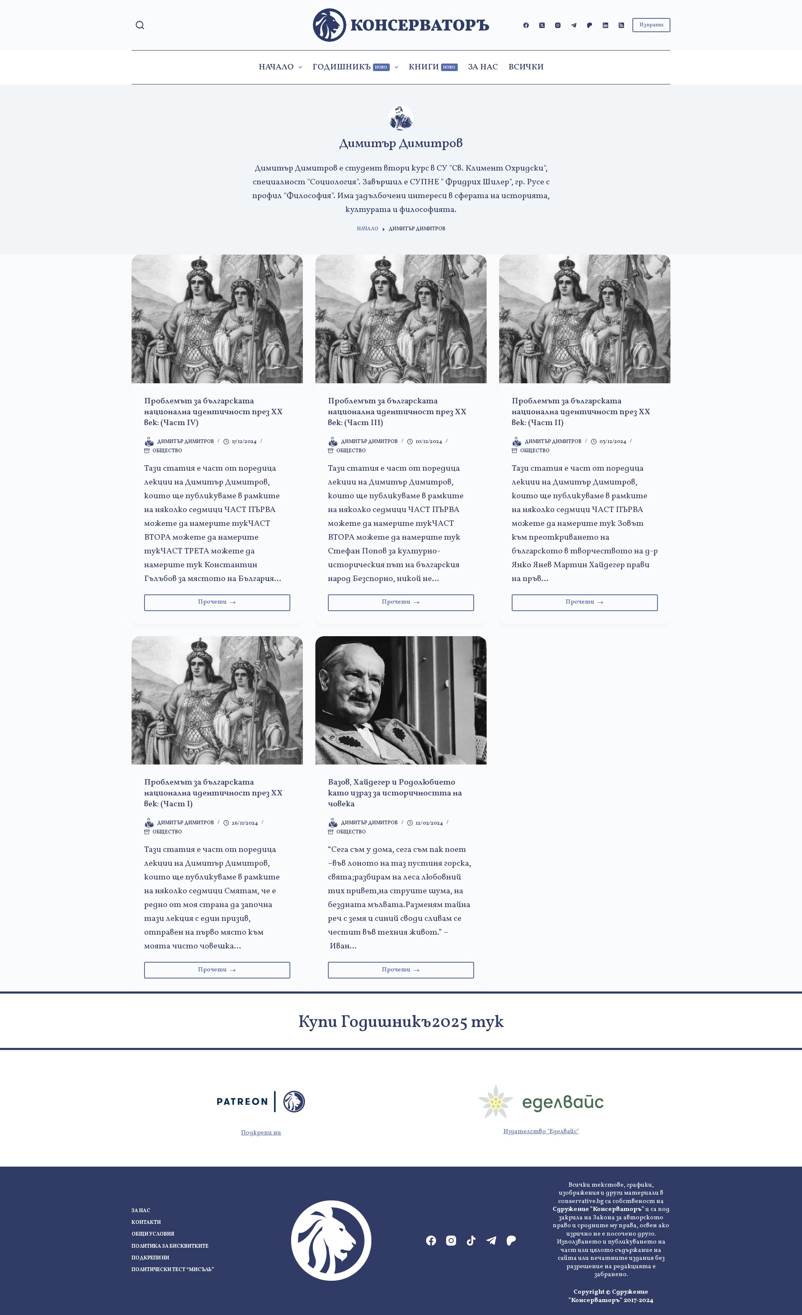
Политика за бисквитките (170, 1247)
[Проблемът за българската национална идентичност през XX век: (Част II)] (584, 319)
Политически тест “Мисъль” (173, 1270)
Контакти (146, 1223)
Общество (167, 451)
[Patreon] (589, 25)
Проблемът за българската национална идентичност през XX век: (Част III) (397, 412)
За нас (483, 67)
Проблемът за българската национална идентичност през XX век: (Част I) (213, 793)
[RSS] (621, 25)
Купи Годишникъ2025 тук (401, 1023)
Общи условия (153, 1234)
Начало (276, 67)
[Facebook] (526, 25)
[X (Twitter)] (542, 25)
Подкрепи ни (261, 1133)
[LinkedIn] (605, 25)
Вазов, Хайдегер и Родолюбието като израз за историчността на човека (395, 793)
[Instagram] (558, 25)
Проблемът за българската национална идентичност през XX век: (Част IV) (213, 412)
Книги (432, 67)
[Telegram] (573, 25)
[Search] (140, 25)
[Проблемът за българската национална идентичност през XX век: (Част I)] (217, 700)
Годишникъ (350, 67)
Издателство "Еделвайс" (541, 1131)
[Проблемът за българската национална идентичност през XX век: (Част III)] (401, 319)
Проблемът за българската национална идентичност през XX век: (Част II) (581, 412)
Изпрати (651, 25)
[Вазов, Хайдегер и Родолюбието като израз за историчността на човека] (401, 700)
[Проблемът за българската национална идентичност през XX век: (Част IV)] (217, 319)
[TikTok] (471, 1241)
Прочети (229, 604)
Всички (526, 67)
